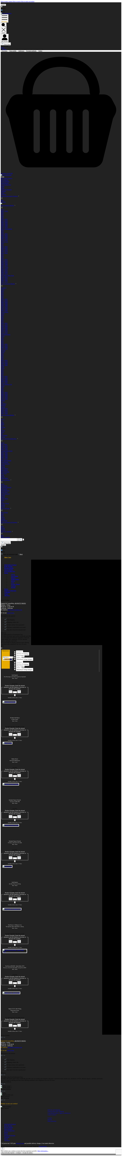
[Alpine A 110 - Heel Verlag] (11, 993)
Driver (13, 581)
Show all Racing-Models (8, 284)
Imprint (50, 1119)
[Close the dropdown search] (20, 539)
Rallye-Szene (15, 760)
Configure (18, 1152)
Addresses (21, 51)
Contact (50, 1118)
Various (13, 586)
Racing (13, 587)
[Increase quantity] (19, 691)
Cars (12, 582)
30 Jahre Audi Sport (15, 719)
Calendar (7, 592)
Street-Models (8, 570)
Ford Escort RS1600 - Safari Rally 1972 (14, 967)
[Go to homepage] (6, 13)
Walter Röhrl (15, 579)
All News (7, 595)
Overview (5, 51)
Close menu (7, 44)
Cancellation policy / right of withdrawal (59, 1113)
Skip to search (17, 1)
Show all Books (5, 480)
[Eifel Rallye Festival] (1, 203)
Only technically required (7, 1152)
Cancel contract (4, 3)
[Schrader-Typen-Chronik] (11, 784)
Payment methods (31, 51)
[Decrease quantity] (10, 691)
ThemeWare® (43, 1146)
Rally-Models (8, 566)
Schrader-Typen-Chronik (15, 801)
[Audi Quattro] (7, 659)
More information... (42, 1151)
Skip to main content (7, 1)
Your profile (13, 51)
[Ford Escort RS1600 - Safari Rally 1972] (15, 952)
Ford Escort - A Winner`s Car (15, 926)
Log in (2, 47)
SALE (13, 574)
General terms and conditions (56, 1111)
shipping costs (20, 1143)
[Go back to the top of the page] (2, 1148)
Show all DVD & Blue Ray (9, 439)
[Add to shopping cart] (15, 695)
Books (6, 573)
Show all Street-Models (7, 415)
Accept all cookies (27, 1152)
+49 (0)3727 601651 (20, 603)
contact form (10, 613)
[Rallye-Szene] (7, 743)
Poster (6, 589)
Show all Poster (5, 508)
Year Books (14, 576)
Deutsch (3, 8)
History (13, 578)
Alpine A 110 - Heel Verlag (14, 1010)
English (3, 12)
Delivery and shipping (54, 1110)
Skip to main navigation (27, 1)
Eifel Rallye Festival (10, 565)
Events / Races (15, 584)
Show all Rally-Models (7, 205)
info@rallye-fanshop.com (15, 610)
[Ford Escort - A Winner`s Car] (12, 909)
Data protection (52, 1121)
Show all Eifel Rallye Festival (9, 196)
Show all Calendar (6, 531)
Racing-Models (8, 568)
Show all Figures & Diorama (9, 522)
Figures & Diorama (10, 590)
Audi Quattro (15, 676)
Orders (40, 51)
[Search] (18, 539)
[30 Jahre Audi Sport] (9, 702)
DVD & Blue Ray (9, 571)
